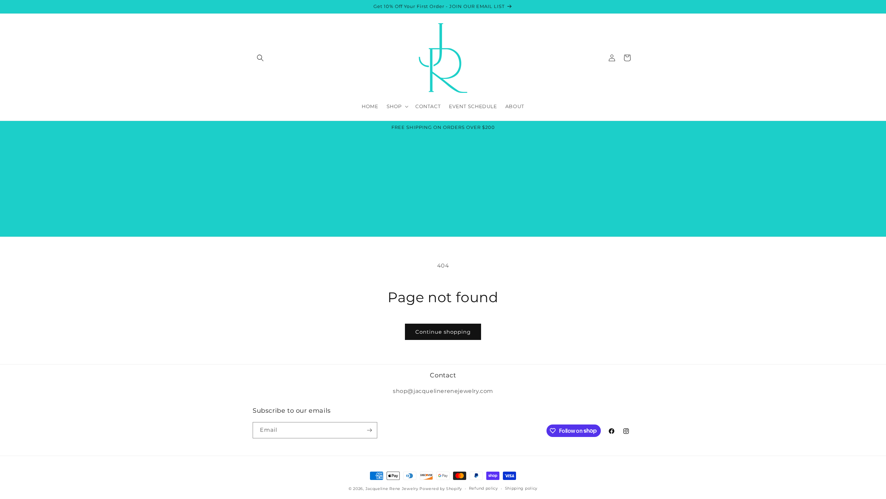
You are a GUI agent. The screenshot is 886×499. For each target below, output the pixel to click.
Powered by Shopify (440, 488)
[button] (260, 57)
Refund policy (483, 488)
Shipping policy (521, 488)
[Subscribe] (369, 430)
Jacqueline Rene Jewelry (391, 488)
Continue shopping (443, 332)
